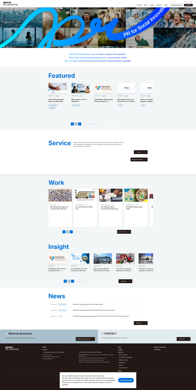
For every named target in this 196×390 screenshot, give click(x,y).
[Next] (79, 123)
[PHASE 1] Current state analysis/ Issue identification (92, 358)
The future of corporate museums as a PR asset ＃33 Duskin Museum (147, 270)
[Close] (136, 372)
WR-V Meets (130, 207)
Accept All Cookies (126, 380)
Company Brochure (176, 5)
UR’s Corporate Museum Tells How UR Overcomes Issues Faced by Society (79, 270)
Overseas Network (47, 358)
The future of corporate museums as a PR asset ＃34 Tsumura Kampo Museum (125, 270)
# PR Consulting (53, 105)
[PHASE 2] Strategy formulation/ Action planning (91, 360)
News (166, 5)
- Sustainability (122, 367)
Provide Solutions (47, 354)
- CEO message (122, 354)
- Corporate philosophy (125, 357)
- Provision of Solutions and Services (90, 352)
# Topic (97, 105)
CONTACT (188, 5)
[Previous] (72, 123)
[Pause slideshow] (76, 123)
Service (139, 5)
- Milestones (122, 362)
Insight (152, 5)
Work (145, 5)
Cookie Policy (110, 380)
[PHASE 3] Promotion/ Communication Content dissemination (94, 362)
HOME (44, 347)
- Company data (123, 360)
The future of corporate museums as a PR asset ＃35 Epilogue (102, 270)
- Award (120, 365)
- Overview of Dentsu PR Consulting (53, 352)
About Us (159, 5)
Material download (160, 347)
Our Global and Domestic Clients (50, 356)
